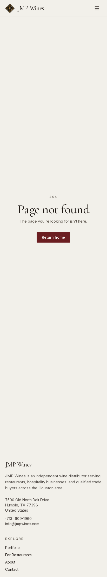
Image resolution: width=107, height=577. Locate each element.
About (10, 562)
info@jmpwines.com (22, 523)
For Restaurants (18, 555)
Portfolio (12, 547)
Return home (53, 237)
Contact (11, 569)
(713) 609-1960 (18, 518)
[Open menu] (97, 8)
